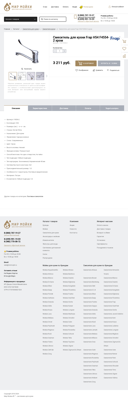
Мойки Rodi (47, 334)
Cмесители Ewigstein (111, 290)
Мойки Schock (68, 334)
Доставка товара (103, 229)
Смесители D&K (89, 286)
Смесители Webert (90, 378)
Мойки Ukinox (48, 346)
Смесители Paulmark (91, 362)
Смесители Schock (111, 362)
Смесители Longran (111, 330)
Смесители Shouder (111, 366)
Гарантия (100, 236)
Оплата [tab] (88, 108)
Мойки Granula (48, 302)
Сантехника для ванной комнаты (51, 249)
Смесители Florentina (112, 298)
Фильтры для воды (50, 244)
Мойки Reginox (48, 330)
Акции (74, 7)
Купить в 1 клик (109, 63)
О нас (45, 7)
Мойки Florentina (69, 290)
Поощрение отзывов (105, 248)
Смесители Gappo (90, 306)
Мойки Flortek (48, 294)
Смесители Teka (89, 370)
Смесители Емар (89, 298)
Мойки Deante (68, 278)
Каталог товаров (12, 19)
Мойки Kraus (47, 310)
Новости (73, 229)
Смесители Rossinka (91, 358)
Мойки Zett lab (48, 350)
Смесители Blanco (110, 278)
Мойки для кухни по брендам (55, 265)
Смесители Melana (90, 334)
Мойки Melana (48, 318)
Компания (74, 221)
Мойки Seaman (48, 338)
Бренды (46, 225)
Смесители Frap (110, 302)
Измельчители (48, 240)
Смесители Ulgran (110, 374)
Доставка (55, 7)
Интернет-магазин (105, 221)
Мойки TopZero (68, 342)
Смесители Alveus (90, 270)
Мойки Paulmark (49, 326)
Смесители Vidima (110, 378)
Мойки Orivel (47, 322)
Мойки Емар (47, 290)
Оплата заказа (102, 225)
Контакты (73, 233)
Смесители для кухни (31, 29)
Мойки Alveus (68, 270)
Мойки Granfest (69, 298)
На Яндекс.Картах (11, 273)
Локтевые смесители (35, 196)
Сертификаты (102, 244)
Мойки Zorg (47, 354)
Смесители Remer (110, 354)
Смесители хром (48, 29)
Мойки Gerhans (48, 298)
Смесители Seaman (90, 366)
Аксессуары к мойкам (51, 236)
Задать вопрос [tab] (112, 108)
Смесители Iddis (89, 314)
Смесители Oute (110, 350)
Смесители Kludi (89, 322)
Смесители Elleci (89, 294)
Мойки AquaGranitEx (50, 270)
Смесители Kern (110, 318)
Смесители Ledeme (111, 326)
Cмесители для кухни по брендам (97, 265)
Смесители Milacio (90, 338)
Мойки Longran (68, 310)
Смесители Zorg (89, 382)
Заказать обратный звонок (88, 21)
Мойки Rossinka (69, 330)
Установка (101, 240)
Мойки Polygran (69, 326)
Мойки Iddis (47, 306)
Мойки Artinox (48, 274)
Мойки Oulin (67, 322)
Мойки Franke (68, 294)
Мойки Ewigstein (69, 286)
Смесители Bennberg (91, 282)
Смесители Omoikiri (111, 338)
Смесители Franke (90, 302)
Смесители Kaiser (89, 318)
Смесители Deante (111, 282)
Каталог (16, 29)
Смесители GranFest (111, 306)
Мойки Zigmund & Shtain (72, 350)
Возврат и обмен (103, 233)
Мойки (45, 229)
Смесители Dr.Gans (111, 286)
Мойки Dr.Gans (48, 282)
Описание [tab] (16, 108)
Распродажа (88, 7)
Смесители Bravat (89, 278)
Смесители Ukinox (90, 374)
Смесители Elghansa (111, 294)
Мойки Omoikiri (68, 318)
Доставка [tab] (64, 108)
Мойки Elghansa (69, 282)
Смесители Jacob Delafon (113, 314)
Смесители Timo (110, 370)
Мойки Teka (67, 338)
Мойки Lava (47, 314)
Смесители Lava (89, 326)
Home (45, 254)
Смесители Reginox (90, 354)
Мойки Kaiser (68, 306)
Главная (7, 29)
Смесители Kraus (110, 322)
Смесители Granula (90, 310)
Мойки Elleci (47, 286)
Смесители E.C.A (89, 290)
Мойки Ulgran (68, 346)
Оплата (65, 7)
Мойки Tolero (48, 342)
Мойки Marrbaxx (69, 314)
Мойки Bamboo (69, 274)
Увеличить (28, 69)
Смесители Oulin (89, 350)
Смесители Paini (110, 358)
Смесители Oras (89, 342)
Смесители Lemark (90, 330)
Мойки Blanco (48, 278)
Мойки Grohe (68, 302)
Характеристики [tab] (40, 108)
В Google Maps (9, 276)
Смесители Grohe (110, 310)
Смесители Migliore (111, 334)
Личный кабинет (117, 7)
